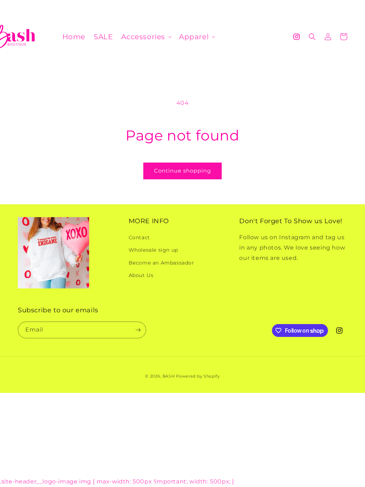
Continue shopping (182, 170)
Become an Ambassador (161, 263)
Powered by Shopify (198, 376)
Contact (139, 237)
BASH (169, 376)
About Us (141, 275)
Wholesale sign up (153, 250)
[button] (146, 37)
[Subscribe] (138, 330)
